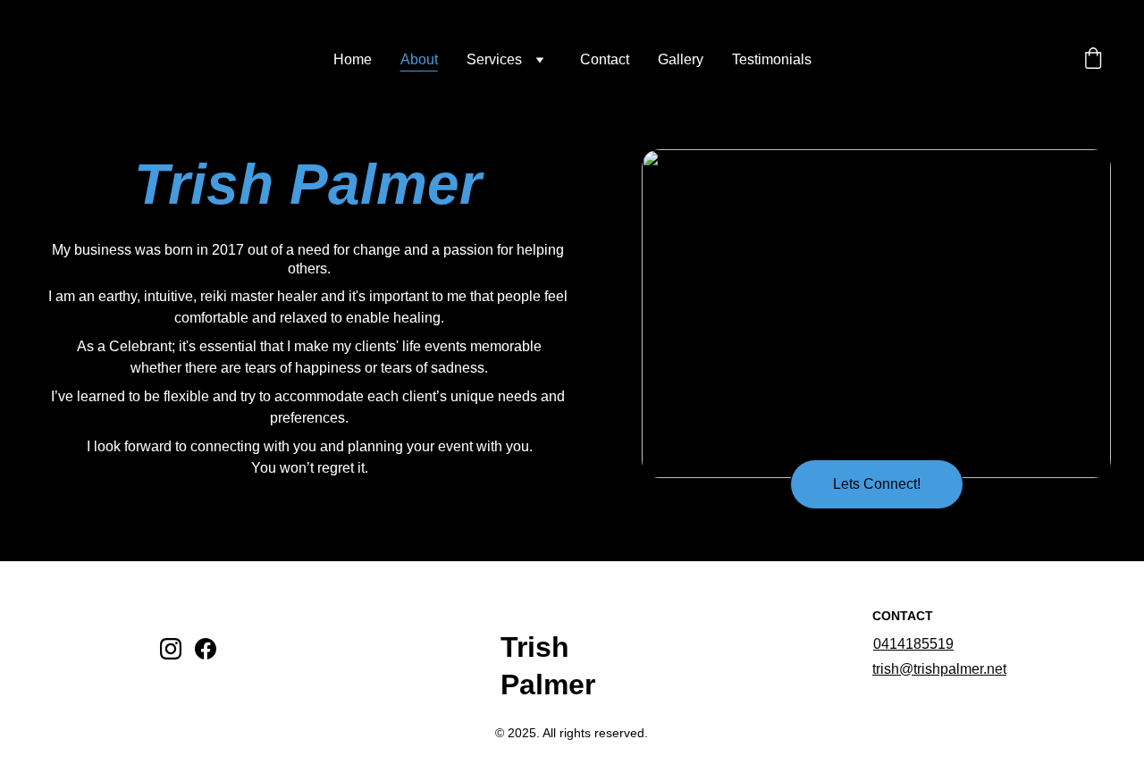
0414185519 (913, 643)
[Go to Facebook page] (205, 649)
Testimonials (772, 59)
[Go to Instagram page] (170, 649)
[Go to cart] (1093, 59)
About (419, 59)
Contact (604, 59)
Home (352, 59)
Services (494, 59)
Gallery (680, 59)
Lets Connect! (877, 484)
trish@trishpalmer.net (939, 668)
